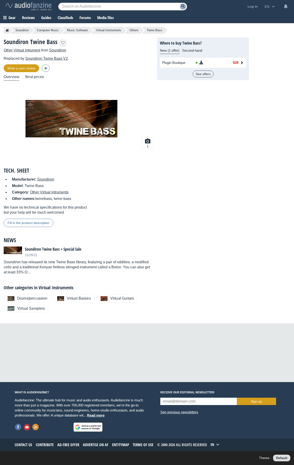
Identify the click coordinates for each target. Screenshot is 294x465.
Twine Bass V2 (46, 58)
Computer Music (48, 30)
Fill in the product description (28, 223)
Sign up (256, 401)
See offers (203, 74)
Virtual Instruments (108, 30)
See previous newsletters (179, 412)
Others (134, 30)
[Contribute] (46, 68)
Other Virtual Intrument (22, 50)
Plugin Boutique (173, 63)
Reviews (28, 17)
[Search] (183, 6)
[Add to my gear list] (63, 43)
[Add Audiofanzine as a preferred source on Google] (88, 427)
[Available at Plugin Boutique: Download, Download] (208, 62)
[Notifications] (285, 6)
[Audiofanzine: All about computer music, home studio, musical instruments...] (28, 6)
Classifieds (65, 17)
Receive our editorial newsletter (187, 392)
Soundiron (22, 30)
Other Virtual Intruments (49, 192)
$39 (235, 63)
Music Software (77, 30)
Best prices (34, 77)
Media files (105, 17)
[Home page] (7, 30)
